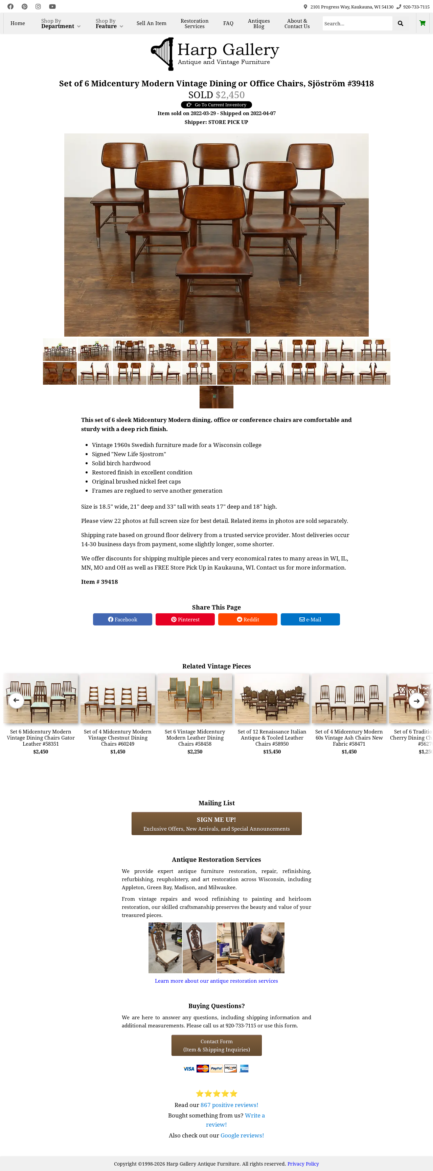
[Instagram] (38, 6)
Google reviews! (242, 1135)
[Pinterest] (24, 6)
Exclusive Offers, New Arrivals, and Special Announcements (216, 823)
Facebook (125, 619)
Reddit (250, 619)
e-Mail (313, 619)
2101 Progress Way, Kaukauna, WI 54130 (352, 7)
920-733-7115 (416, 7)
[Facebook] (10, 6)
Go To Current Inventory (220, 105)
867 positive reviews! (229, 1105)
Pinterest (188, 619)
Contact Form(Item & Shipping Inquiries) (216, 1045)
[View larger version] (216, 234)
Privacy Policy (303, 1164)
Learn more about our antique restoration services (216, 980)
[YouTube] (52, 6)
